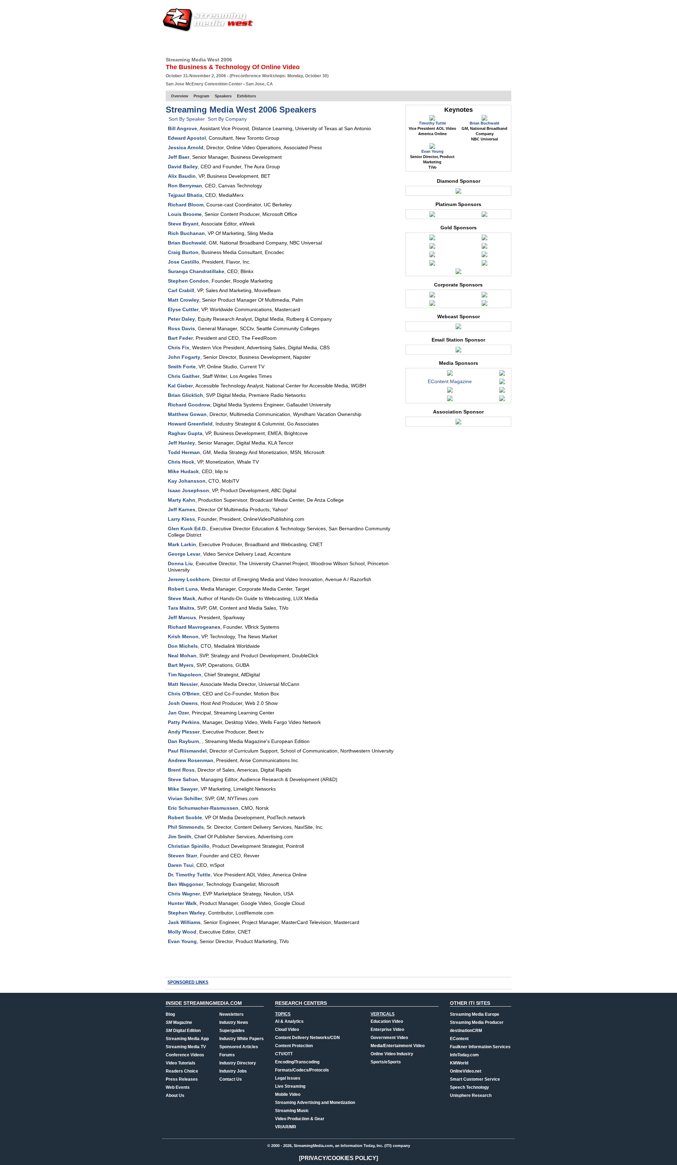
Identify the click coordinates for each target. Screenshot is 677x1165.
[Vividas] (458, 273)
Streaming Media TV (186, 1046)
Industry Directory (237, 1063)
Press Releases (182, 1079)
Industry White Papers (241, 1038)
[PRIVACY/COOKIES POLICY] (338, 1158)
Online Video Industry (392, 1053)
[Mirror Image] (484, 247)
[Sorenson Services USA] (502, 400)
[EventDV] (450, 391)
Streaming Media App (187, 1038)
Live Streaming (290, 1086)
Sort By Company (227, 119)
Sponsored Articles (238, 1046)
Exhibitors (246, 96)
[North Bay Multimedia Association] (458, 423)
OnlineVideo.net (465, 1071)
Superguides (232, 1030)
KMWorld (459, 1063)
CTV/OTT (284, 1053)
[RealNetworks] (432, 305)
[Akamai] (432, 239)
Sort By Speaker (187, 119)
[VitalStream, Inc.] (484, 216)
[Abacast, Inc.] (432, 296)
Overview (179, 96)
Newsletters (231, 1014)
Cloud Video (287, 1029)
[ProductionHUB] (450, 400)
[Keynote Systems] (484, 296)
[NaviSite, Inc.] (432, 216)
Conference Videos (185, 1054)
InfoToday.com (464, 1054)
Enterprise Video (387, 1029)
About (503, 44)
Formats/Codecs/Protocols (302, 1070)
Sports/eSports (386, 1062)
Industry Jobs (233, 1071)
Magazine (179, 1022)
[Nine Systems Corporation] (458, 351)
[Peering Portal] (484, 256)
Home (172, 44)
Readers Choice (182, 1071)
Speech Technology (469, 1087)
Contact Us (230, 1079)
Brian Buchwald (484, 123)
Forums (227, 1054)
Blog (170, 1014)
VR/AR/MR (285, 1126)
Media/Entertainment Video (398, 1045)
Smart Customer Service (475, 1079)
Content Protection (294, 1045)
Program (201, 96)
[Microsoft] (432, 247)
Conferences (472, 44)
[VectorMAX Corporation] (458, 192)
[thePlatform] (484, 264)
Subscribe (265, 44)
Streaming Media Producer (477, 1022)
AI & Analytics (289, 1021)
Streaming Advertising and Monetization (315, 1102)
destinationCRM (466, 1030)
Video (319, 44)
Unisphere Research (471, 1095)
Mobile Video (287, 1094)
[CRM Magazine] (502, 375)
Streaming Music (292, 1110)
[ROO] (484, 305)
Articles (295, 44)
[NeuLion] (432, 256)
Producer (233, 44)
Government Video (389, 1037)
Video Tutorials (180, 1063)
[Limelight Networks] (484, 239)
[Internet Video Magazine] (502, 391)
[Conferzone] (450, 375)
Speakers (223, 96)
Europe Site (199, 44)
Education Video (387, 1021)
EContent (459, 1038)
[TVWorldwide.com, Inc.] (458, 328)
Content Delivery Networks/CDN (307, 1037)
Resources (400, 44)
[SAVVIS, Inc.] (432, 264)
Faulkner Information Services (480, 1046)
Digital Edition (183, 1030)
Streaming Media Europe (474, 1014)
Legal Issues (287, 1078)
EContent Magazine (450, 381)
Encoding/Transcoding (297, 1062)
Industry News (233, 1022)
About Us (175, 1095)
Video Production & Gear (299, 1118)
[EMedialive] (502, 383)
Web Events (435, 44)
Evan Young (432, 151)
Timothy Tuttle (432, 123)
